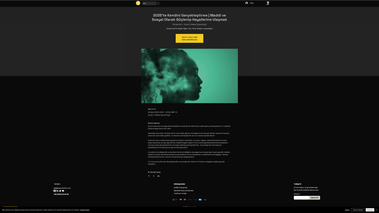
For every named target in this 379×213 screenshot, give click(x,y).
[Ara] (158, 3)
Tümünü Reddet (358, 210)
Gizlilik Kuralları (85, 210)
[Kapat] (376, 209)
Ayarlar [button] (347, 210)
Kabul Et (370, 210)
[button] (268, 3)
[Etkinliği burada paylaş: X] (154, 176)
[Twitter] (60, 191)
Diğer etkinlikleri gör (189, 39)
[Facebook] (54, 191)
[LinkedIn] (57, 191)
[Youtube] (63, 191)
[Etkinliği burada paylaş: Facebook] (149, 176)
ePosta (296, 194)
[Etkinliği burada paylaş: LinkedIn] (158, 176)
